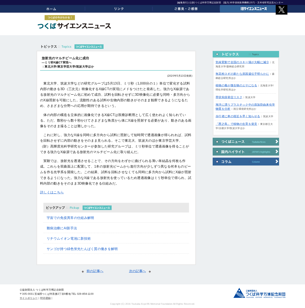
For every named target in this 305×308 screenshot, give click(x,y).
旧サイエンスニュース (253, 9)
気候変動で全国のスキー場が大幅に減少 (242, 62)
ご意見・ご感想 (186, 9)
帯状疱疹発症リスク (229, 97)
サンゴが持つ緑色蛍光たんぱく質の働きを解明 (82, 249)
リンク (118, 9)
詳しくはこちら (52, 192)
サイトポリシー (29, 298)
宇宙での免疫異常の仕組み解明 (70, 218)
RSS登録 (45, 298)
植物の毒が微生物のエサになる (236, 85)
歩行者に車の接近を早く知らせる (238, 116)
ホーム (51, 9)
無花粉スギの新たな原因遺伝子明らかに (242, 73)
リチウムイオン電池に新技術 (69, 238)
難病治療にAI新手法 (62, 228)
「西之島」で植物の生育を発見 (236, 124)
